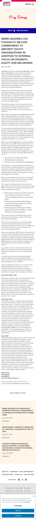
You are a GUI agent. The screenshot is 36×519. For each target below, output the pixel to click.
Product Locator (9, 488)
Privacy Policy (8, 491)
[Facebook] (19, 480)
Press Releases (22, 30)
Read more (5, 421)
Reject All (18, 510)
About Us (5, 471)
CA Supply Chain (18, 491)
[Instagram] (22, 480)
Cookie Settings (18, 505)
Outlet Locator (19, 488)
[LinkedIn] (26, 480)
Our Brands (14, 471)
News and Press (7, 474)
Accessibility (27, 491)
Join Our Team (29, 474)
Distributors (27, 488)
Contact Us (18, 474)
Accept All (18, 516)
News (10, 30)
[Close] (34, 496)
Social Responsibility (26, 471)
